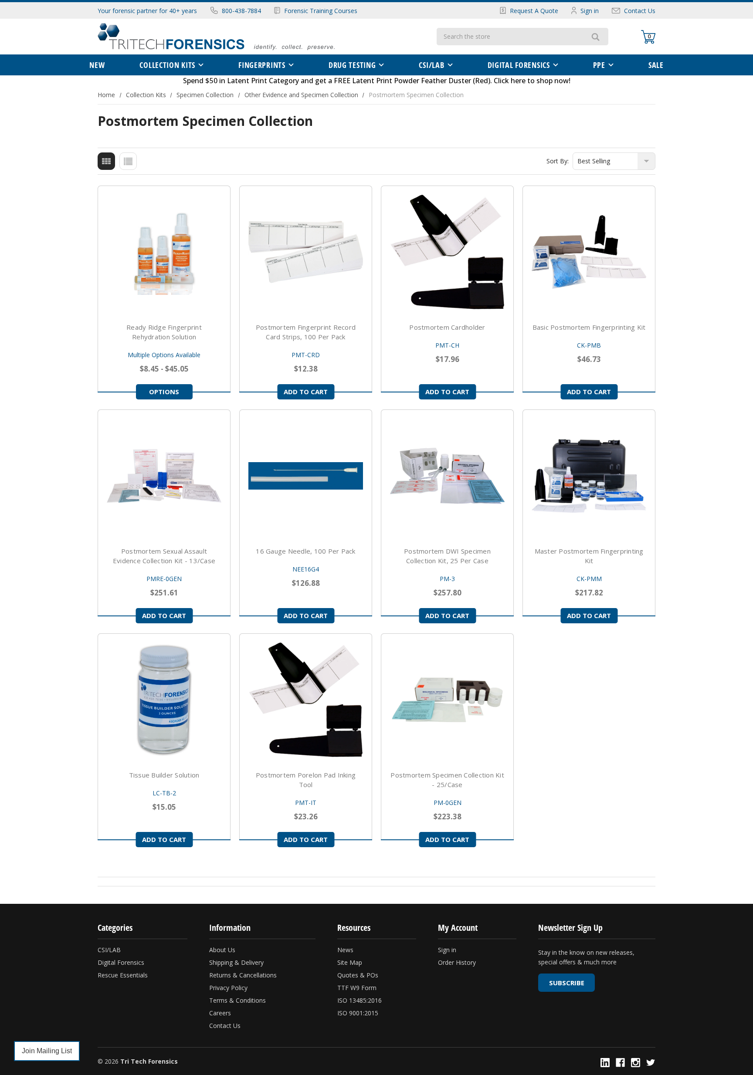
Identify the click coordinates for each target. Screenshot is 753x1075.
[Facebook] (620, 1062)
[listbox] (614, 161)
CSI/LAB (431, 65)
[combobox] (510, 36)
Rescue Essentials (123, 975)
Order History (457, 962)
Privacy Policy (228, 988)
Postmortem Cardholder (447, 327)
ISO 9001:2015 (357, 1013)
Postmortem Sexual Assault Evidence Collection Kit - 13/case (164, 556)
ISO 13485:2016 (359, 1000)
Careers (220, 1013)
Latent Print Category (263, 80)
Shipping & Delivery (236, 962)
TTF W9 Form (356, 988)
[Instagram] (635, 1062)
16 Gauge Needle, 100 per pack (305, 551)
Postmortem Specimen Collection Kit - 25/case (447, 780)
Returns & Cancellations (243, 975)
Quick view (164, 252)
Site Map (349, 962)
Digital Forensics (121, 962)
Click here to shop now (531, 80)
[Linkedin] (605, 1062)
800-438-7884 (241, 11)
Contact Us (639, 11)
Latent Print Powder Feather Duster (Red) (421, 80)
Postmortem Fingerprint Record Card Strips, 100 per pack (306, 332)
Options (164, 391)
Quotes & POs (357, 975)
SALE (656, 65)
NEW (97, 65)
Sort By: (557, 161)
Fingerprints (261, 65)
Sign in (589, 11)
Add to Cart (306, 391)
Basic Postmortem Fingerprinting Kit (589, 327)
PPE (599, 65)
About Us (222, 950)
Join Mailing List (47, 1051)
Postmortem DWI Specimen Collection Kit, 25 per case (447, 556)
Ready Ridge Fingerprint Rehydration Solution (164, 332)
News (345, 950)
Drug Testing (352, 65)
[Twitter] (650, 1062)
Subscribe (566, 982)
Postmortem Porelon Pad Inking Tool (306, 780)
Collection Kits (167, 65)
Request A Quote (534, 11)
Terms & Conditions (237, 1000)
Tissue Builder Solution (164, 775)
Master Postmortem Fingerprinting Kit (589, 556)
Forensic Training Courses (320, 11)
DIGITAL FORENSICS (519, 65)
